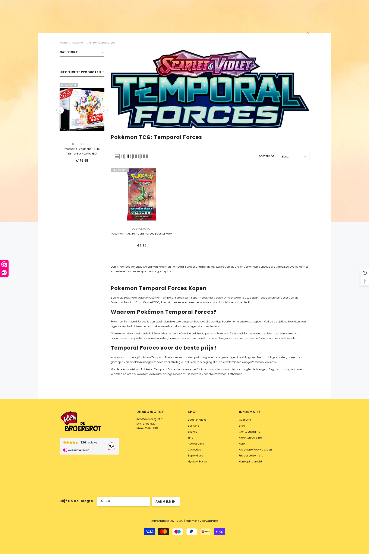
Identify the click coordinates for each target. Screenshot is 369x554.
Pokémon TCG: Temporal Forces (93, 42)
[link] (210, 89)
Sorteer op (266, 156)
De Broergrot (82, 144)
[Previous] (60, 110)
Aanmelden (165, 501)
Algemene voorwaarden (202, 521)
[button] (117, 156)
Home (63, 42)
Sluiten (307, 33)
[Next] (104, 110)
